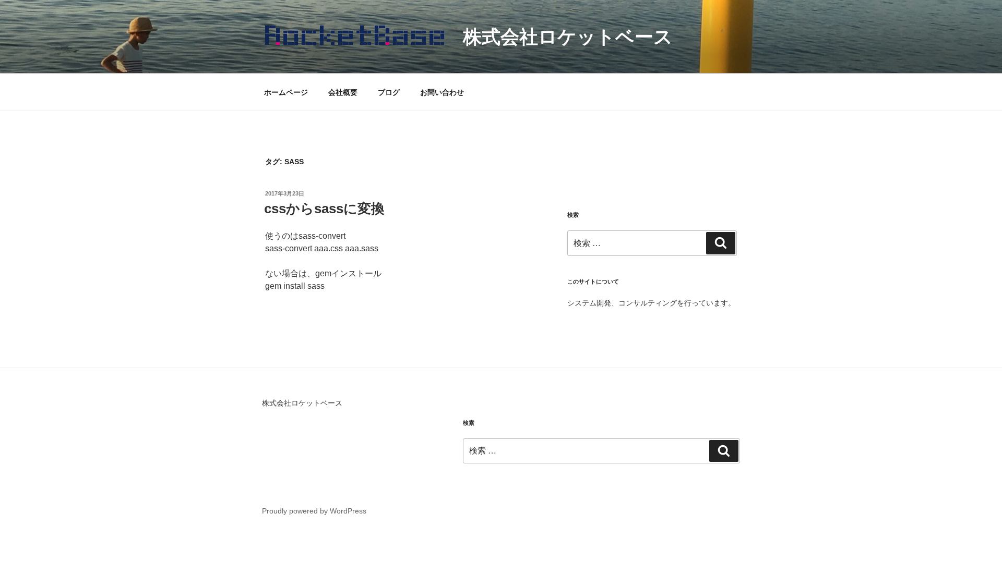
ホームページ (286, 92)
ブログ (389, 92)
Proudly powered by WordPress (314, 511)
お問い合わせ (442, 92)
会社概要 (342, 92)
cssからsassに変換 (324, 208)
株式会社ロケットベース (568, 36)
